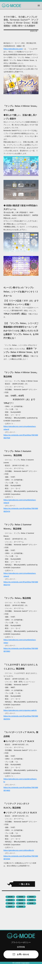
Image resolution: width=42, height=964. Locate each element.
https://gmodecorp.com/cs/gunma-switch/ (20, 710)
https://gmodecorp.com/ (13, 49)
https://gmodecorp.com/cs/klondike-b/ (19, 850)
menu (38, 5)
